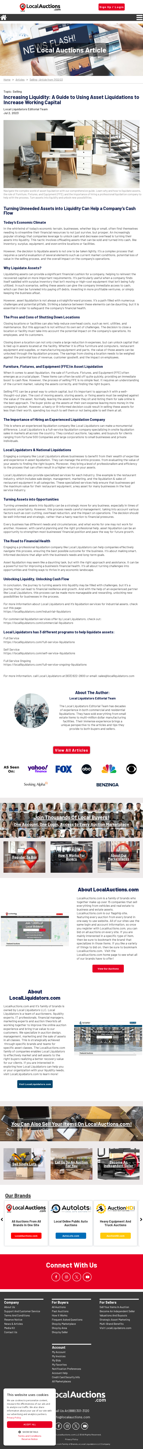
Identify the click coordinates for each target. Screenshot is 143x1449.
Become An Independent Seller (117, 1311)
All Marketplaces (61, 1381)
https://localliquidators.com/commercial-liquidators (38, 623)
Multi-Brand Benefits (112, 1323)
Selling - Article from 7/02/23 (46, 79)
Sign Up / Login (111, 7)
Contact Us (10, 1332)
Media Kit (9, 1327)
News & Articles (13, 1323)
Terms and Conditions (29, 1436)
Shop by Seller (60, 1332)
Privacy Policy (14, 1417)
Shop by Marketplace (64, 1323)
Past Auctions (60, 1311)
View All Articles (71, 750)
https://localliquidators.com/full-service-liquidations (39, 642)
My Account (59, 1352)
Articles (20, 79)
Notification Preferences (66, 1368)
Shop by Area (59, 1327)
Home (6, 79)
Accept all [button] (30, 1424)
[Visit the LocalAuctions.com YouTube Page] (87, 1277)
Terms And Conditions (17, 1315)
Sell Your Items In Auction (114, 1307)
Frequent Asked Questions (67, 1319)
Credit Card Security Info (66, 1377)
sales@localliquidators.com (116, 676)
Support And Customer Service (22, 1311)
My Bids (56, 1360)
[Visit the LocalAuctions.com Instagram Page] (66, 1277)
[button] (29, 1431)
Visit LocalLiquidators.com (115, 1327)
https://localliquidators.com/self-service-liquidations (39, 653)
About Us (9, 1307)
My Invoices (59, 1356)
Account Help (60, 1372)
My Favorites (59, 1364)
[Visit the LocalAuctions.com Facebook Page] (55, 1277)
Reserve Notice (13, 1319)
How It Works (59, 1315)
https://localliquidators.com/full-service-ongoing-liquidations (45, 664)
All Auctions (59, 1307)
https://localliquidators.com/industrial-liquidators (37, 611)
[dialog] (29, 1417)
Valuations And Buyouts (113, 1315)
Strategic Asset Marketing (115, 1319)
